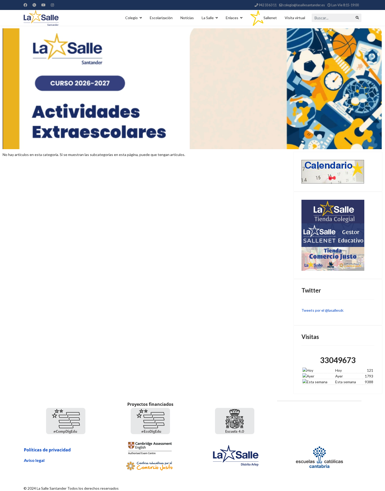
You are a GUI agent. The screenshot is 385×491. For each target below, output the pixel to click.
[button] (192, 88)
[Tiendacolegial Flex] (337, 211)
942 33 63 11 (267, 5)
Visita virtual (295, 17)
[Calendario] (337, 172)
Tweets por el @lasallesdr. (322, 310)
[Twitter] (34, 5)
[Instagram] (52, 5)
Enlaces (232, 17)
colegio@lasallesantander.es (304, 5)
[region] (192, 88)
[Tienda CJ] (337, 259)
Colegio (131, 17)
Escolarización (161, 17)
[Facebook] (25, 5)
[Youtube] (43, 5)
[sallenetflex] (337, 235)
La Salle (208, 17)
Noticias (187, 17)
